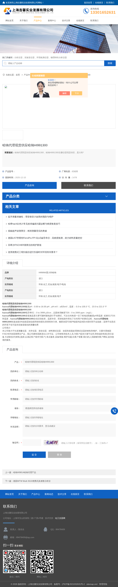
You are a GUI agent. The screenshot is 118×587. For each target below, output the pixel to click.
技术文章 (66, 20)
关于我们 (24, 20)
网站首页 (9, 20)
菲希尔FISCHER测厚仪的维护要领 (24, 245)
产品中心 (38, 20)
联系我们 (110, 2)
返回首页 (88, 2)
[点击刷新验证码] (51, 442)
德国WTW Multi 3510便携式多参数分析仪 (32, 481)
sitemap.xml (91, 584)
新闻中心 (52, 20)
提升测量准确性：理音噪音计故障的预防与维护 (30, 216)
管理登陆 (103, 584)
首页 (18, 75)
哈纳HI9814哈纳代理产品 (24, 472)
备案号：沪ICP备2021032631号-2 (69, 584)
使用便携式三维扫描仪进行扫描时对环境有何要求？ (33, 252)
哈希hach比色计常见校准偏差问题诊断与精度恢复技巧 (34, 224)
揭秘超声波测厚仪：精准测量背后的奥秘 (27, 231)
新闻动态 (49, 494)
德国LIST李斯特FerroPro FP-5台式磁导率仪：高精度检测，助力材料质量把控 (45, 238)
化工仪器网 (60, 518)
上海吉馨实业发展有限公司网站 (28, 2)
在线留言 (99, 2)
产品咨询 (29, 185)
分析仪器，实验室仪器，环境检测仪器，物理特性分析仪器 (40, 57)
